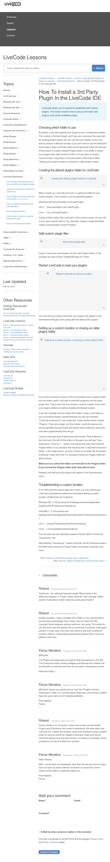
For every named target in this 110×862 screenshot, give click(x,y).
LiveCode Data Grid (10, 361)
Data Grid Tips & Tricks (11, 364)
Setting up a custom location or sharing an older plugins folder (69, 329)
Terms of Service (51, 842)
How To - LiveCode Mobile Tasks (15, 332)
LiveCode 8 (7, 383)
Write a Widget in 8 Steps (16, 211)
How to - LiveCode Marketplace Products (18, 337)
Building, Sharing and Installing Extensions (18, 395)
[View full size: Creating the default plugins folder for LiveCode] (73, 181)
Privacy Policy (96, 838)
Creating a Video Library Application (16, 349)
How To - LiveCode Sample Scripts (16, 335)
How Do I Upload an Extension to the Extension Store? (82, 560)
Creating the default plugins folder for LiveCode (69, 170)
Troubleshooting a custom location (60, 484)
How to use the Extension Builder (19, 223)
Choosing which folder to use (57, 127)
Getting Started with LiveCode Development (19, 315)
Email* (77, 800)
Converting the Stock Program (14, 366)
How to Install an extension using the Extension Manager (20, 217)
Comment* (44, 813)
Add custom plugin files (53, 233)
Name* (42, 800)
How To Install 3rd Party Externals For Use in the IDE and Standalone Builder (21, 183)
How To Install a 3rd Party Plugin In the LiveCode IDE (21, 197)
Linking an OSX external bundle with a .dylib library (67, 558)
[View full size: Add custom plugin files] (73, 243)
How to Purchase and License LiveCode (18, 340)
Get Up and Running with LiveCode (16, 313)
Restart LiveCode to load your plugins (63, 265)
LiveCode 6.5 (8, 375)
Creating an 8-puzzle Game (13, 352)
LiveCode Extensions (66, 81)
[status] (73, 111)
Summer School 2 (9, 380)
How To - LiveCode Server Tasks (15, 330)
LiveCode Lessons (46, 78)
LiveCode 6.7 (8, 378)
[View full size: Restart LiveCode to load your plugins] (73, 290)
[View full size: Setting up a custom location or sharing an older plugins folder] (73, 364)
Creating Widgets (9, 392)
